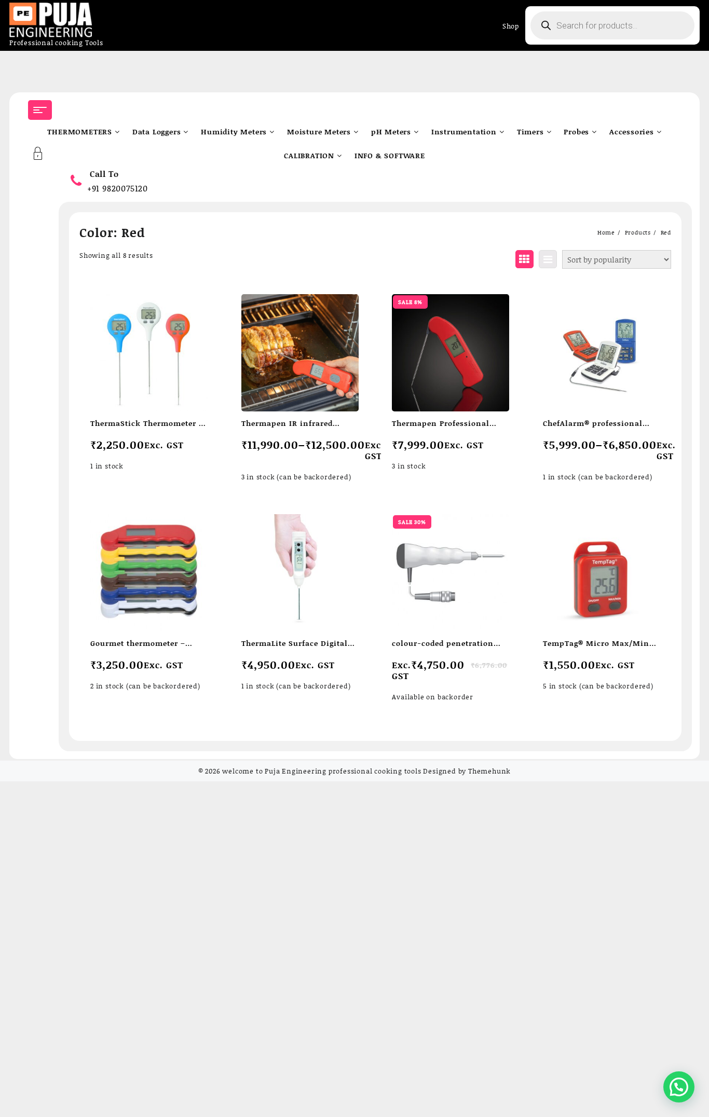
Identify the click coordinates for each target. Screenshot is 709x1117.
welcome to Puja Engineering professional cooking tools (321, 771)
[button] (678, 1086)
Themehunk (489, 771)
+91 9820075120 (117, 188)
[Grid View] (524, 259)
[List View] (548, 259)
